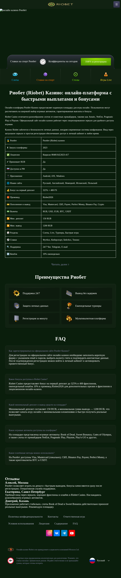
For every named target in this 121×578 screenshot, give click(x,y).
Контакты (53, 516)
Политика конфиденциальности (25, 516)
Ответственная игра (74, 516)
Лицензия (44, 523)
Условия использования (21, 523)
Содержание (61, 523)
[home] (60, 4)
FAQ (75, 523)
